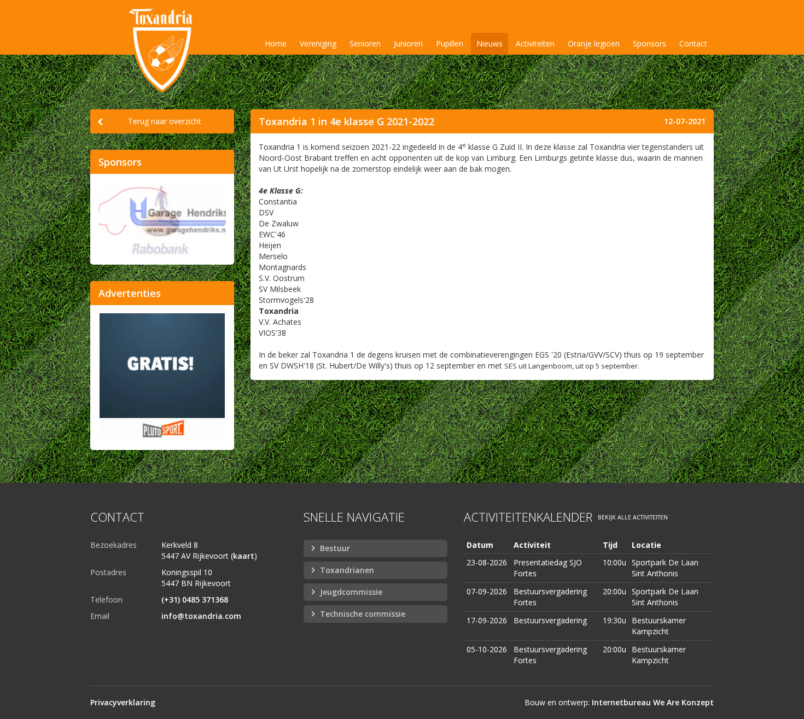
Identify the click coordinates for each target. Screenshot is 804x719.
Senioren (365, 43)
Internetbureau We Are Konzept (653, 702)
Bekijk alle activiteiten (633, 517)
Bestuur (335, 548)
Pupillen (449, 43)
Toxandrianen (347, 570)
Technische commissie (362, 614)
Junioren (408, 43)
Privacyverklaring (122, 702)
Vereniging (318, 43)
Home (276, 43)
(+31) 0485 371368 (194, 599)
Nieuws (489, 43)
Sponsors (649, 43)
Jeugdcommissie (351, 592)
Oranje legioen (594, 43)
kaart (243, 556)
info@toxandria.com (201, 616)
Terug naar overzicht (164, 121)
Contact (693, 43)
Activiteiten (535, 43)
